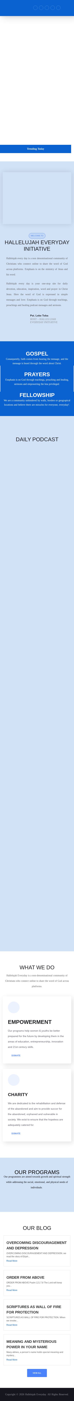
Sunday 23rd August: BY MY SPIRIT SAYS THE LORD (29, 798)
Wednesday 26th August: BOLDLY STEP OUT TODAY (28, 612)
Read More (11, 1261)
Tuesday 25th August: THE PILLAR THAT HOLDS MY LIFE (32, 674)
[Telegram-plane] (41, 8)
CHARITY (18, 1094)
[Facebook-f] (35, 8)
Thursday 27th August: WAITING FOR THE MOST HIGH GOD (33, 550)
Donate (15, 1055)
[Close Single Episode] (28, 471)
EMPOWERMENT (30, 1022)
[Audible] (52, 8)
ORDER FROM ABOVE (25, 1277)
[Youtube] (58, 8)
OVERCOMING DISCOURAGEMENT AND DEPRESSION (30, 157)
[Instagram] (47, 8)
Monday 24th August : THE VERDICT (20, 736)
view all (37, 1373)
